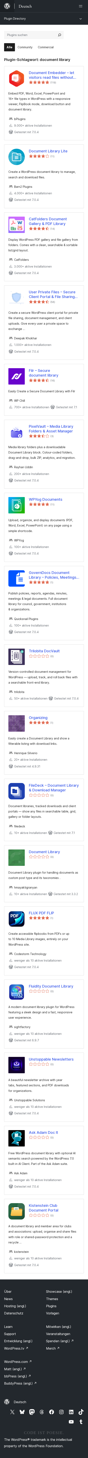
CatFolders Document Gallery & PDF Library (48, 221)
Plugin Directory (15, 18)
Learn (8, 1327)
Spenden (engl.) (60, 1341)
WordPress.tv (16, 1348)
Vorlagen (52, 1313)
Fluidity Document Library (51, 986)
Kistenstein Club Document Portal (43, 1207)
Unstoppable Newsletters (51, 1059)
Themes (52, 1299)
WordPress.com (18, 1362)
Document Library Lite (48, 151)
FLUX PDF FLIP (41, 913)
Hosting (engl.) (15, 1306)
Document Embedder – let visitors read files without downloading (51, 75)
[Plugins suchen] (59, 35)
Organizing (38, 718)
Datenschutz (13, 1313)
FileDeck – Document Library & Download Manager (54, 787)
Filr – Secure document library (43, 372)
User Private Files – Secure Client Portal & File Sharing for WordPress (52, 294)
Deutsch (20, 1402)
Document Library (44, 852)
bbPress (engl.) (17, 1376)
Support (10, 1334)
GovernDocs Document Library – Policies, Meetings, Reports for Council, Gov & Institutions (53, 575)
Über (7, 1291)
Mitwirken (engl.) (58, 1327)
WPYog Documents (45, 499)
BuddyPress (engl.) (20, 1383)
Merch (53, 1348)
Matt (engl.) (15, 1369)
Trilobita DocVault (44, 651)
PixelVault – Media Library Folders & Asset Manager (51, 428)
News (8, 1299)
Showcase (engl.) (59, 1291)
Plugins (51, 1306)
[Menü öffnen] (81, 6)
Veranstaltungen (58, 1334)
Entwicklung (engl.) (18, 1341)
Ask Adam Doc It (43, 1132)
